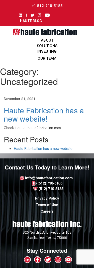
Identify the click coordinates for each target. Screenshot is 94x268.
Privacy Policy (47, 198)
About (47, 40)
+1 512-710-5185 (47, 6)
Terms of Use (47, 204)
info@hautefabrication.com (48, 178)
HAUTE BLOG (31, 21)
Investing (47, 51)
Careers (47, 211)
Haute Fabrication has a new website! (44, 114)
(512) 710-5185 (49, 183)
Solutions (47, 46)
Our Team (47, 58)
